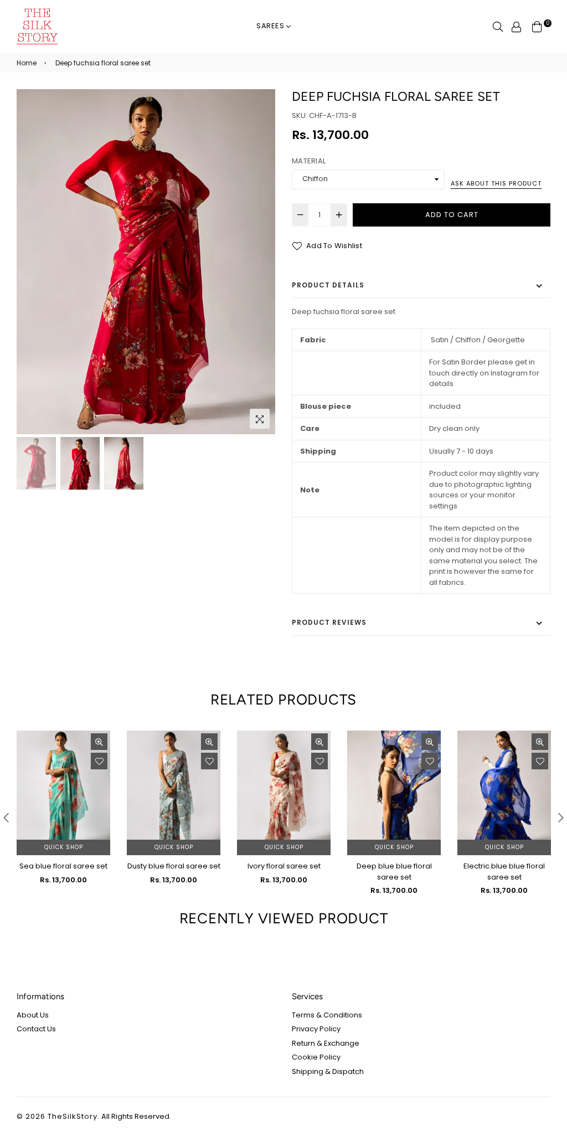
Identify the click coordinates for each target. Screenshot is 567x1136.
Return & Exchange (325, 1043)
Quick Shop (63, 847)
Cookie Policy (316, 1057)
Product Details (328, 285)
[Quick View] (99, 741)
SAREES (271, 25)
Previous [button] (30, 262)
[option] (146, 261)
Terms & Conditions (327, 1015)
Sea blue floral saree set (63, 866)
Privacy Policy (316, 1029)
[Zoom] (260, 419)
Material (309, 161)
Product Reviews (329, 622)
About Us (33, 1015)
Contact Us (36, 1029)
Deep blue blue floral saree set (394, 871)
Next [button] (261, 262)
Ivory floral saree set (284, 866)
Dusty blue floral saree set (173, 866)
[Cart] (537, 26)
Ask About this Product (496, 183)
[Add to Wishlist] (99, 761)
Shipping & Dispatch (328, 1071)
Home (27, 63)
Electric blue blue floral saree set (504, 871)
